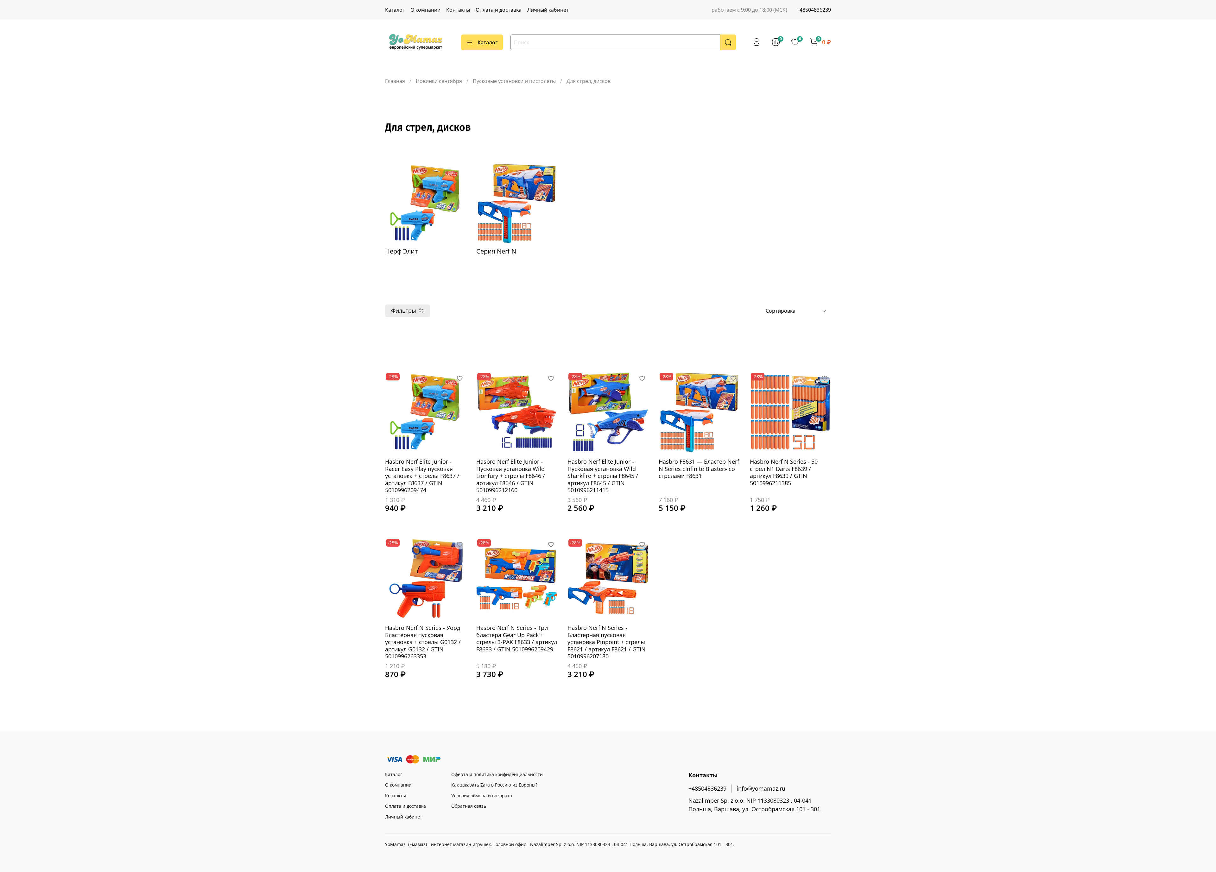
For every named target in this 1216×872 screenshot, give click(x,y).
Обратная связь (468, 806)
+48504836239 (814, 9)
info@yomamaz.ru (761, 788)
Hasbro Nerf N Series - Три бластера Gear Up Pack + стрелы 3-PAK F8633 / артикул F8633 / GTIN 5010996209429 (516, 638)
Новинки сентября (439, 81)
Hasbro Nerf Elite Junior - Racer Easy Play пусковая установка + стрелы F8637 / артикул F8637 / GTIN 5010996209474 (422, 476)
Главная (395, 81)
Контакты (458, 9)
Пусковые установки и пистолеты (514, 81)
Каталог (395, 9)
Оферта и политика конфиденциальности (497, 774)
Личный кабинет (548, 9)
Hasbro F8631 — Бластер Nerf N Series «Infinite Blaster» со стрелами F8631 (699, 469)
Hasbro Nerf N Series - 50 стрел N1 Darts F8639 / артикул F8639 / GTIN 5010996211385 (784, 472)
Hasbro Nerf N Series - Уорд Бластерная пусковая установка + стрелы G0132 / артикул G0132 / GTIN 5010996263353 (423, 642)
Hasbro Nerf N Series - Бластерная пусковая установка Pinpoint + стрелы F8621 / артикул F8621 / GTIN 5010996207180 (606, 642)
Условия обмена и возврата (481, 796)
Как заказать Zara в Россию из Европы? (494, 785)
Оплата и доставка (499, 9)
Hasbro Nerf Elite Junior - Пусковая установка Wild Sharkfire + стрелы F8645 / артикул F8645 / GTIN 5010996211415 (602, 476)
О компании (425, 9)
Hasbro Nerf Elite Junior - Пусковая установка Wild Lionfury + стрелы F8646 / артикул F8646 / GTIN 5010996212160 (510, 476)
